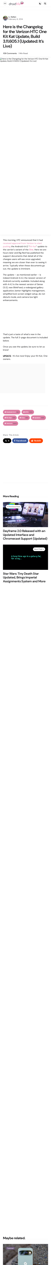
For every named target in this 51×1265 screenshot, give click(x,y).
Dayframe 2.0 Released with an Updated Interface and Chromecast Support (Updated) (25, 535)
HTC (28, 412)
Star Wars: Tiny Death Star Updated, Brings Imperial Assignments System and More (24, 577)
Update (39, 418)
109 (10, 53)
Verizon (11, 423)
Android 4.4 (12, 412)
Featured (10, 1248)
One (24, 418)
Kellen (13, 17)
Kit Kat (33, 246)
